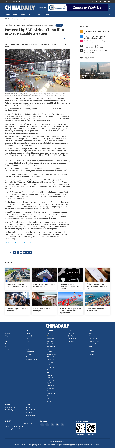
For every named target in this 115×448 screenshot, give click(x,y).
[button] (82, 77)
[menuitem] (42, 7)
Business (15, 19)
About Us (7, 424)
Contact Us (8, 426)
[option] (95, 70)
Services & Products (17, 424)
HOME (8, 14)
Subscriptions (16, 426)
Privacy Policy (23, 429)
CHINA (6, 2)
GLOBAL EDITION (15, 2)
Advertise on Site (29, 424)
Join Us (24, 426)
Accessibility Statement (11, 429)
